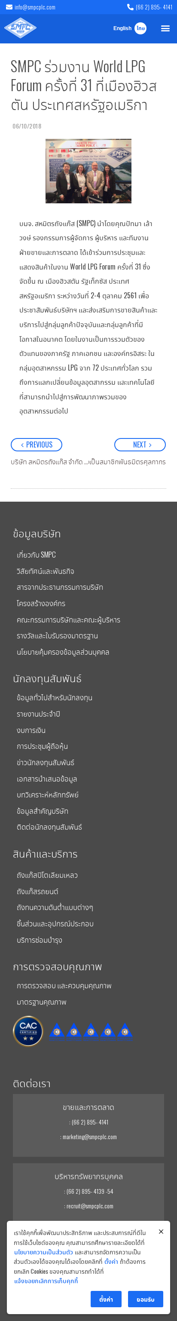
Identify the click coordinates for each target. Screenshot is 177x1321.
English (122, 29)
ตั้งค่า (111, 1261)
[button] (166, 28)
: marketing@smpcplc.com (88, 1136)
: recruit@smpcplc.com (88, 1205)
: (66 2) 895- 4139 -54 (88, 1190)
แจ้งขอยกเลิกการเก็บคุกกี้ (46, 1280)
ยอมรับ (146, 1298)
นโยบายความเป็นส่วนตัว (43, 1251)
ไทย (141, 29)
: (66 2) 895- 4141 (88, 1121)
